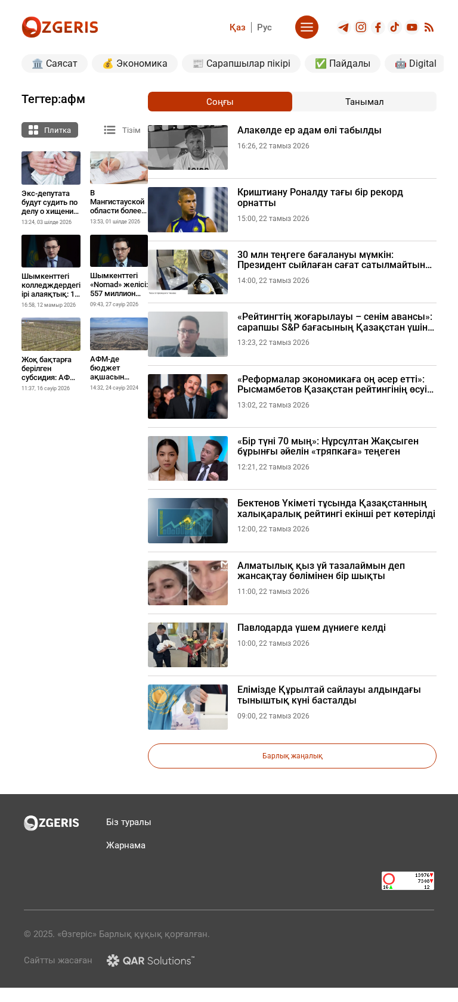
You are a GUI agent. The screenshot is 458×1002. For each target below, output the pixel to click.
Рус (264, 27)
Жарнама (126, 845)
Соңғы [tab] (220, 102)
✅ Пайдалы (342, 63)
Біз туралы (128, 822)
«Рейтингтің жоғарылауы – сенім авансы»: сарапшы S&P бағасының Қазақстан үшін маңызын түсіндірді (334, 322)
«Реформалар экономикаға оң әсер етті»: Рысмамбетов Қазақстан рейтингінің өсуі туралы (332, 384)
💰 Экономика (135, 63)
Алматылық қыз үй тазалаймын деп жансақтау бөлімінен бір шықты (321, 571)
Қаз (238, 27)
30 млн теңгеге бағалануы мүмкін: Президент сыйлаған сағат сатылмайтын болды (331, 260)
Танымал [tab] (364, 102)
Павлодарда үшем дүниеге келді (311, 628)
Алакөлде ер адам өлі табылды (309, 130)
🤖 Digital (416, 63)
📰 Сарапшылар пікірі (241, 63)
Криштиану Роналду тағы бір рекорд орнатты (320, 197)
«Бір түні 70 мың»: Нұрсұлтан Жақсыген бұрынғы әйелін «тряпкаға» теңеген (328, 446)
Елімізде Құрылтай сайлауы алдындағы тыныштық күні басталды (329, 694)
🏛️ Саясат (55, 63)
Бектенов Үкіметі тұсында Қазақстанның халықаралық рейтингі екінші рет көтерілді (336, 508)
